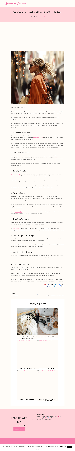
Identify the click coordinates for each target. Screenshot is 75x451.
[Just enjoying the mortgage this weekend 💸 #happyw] (60, 426)
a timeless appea (16, 228)
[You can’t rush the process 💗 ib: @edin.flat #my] (34, 425)
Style (43, 16)
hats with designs (59, 157)
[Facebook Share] (48, 285)
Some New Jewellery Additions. (48, 337)
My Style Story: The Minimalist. (27, 369)
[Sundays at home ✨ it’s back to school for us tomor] (52, 430)
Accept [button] (69, 446)
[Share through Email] (62, 285)
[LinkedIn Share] (55, 285)
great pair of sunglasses (17, 174)
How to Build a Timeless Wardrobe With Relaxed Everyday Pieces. (27, 337)
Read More (37, 449)
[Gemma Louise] (15, 3)
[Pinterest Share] (45, 285)
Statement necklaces (38, 137)
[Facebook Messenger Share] (59, 285)
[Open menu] (69, 3)
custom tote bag (18, 211)
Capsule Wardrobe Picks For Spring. (48, 369)
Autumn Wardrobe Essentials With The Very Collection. (48, 400)
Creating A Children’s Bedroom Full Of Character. (54, 294)
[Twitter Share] (52, 285)
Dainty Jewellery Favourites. (27, 399)
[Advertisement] (37, 37)
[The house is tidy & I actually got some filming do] (43, 428)
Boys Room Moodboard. (15, 294)
